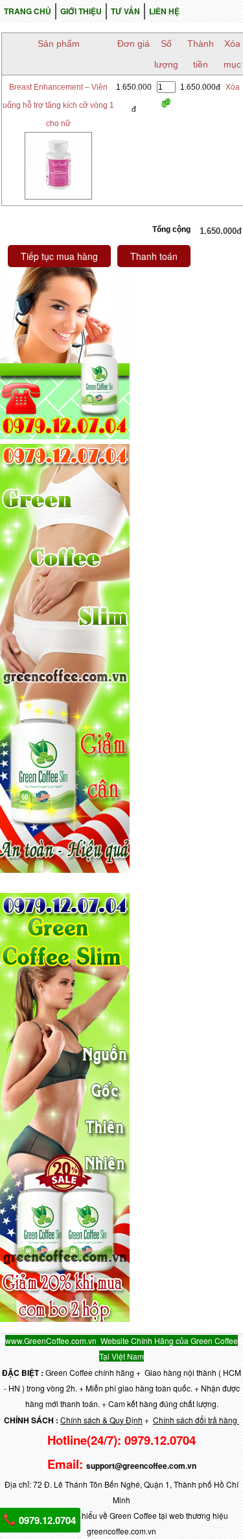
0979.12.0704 (46, 1520)
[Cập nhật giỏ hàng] (166, 103)
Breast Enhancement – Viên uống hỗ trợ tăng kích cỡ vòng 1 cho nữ (58, 105)
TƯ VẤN (125, 11)
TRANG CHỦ (27, 11)
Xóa (233, 87)
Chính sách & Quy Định (101, 1419)
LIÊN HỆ (164, 11)
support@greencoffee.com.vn (141, 1465)
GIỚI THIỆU (81, 11)
